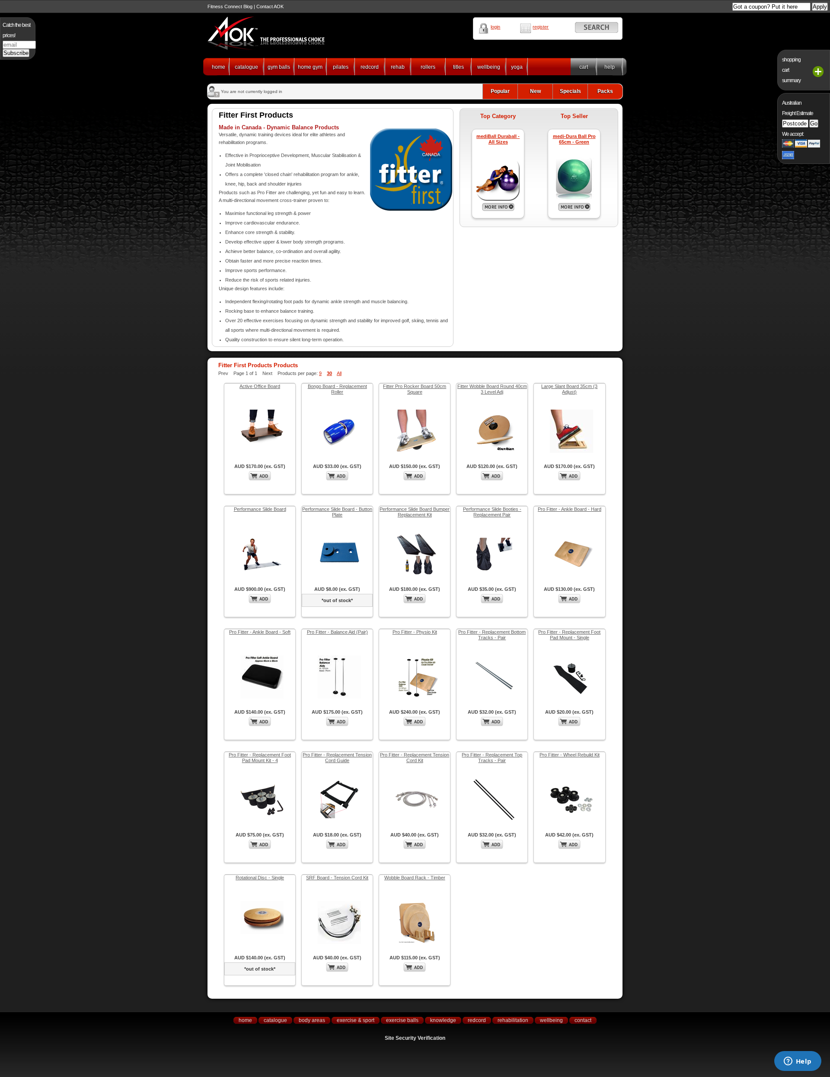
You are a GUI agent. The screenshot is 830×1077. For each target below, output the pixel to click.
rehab (398, 67)
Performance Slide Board (260, 509)
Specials (570, 91)
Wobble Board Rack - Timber (414, 877)
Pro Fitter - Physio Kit (415, 632)
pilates (340, 67)
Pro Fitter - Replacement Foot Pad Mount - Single (569, 634)
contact (583, 1020)
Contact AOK (270, 6)
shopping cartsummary (791, 70)
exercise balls (402, 1020)
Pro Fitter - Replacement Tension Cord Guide (337, 757)
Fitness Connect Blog (230, 6)
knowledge (443, 1020)
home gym (310, 67)
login (495, 26)
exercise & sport (355, 1020)
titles (458, 67)
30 (329, 373)
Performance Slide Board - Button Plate (337, 511)
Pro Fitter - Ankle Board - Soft (259, 632)
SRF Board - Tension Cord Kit (337, 877)
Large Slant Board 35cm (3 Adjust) (569, 389)
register (541, 26)
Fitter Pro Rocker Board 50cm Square (414, 389)
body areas (312, 1020)
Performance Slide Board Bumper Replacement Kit (415, 511)
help (609, 67)
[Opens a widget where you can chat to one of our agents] (797, 1062)
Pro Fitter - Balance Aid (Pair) (337, 632)
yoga (517, 67)
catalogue (246, 67)
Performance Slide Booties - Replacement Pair (492, 511)
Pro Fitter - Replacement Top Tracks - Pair (492, 757)
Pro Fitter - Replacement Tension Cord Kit (414, 757)
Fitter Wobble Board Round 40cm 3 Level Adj (492, 389)
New (535, 91)
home (218, 67)
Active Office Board (259, 386)
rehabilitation (513, 1020)
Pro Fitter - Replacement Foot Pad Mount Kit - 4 (260, 757)
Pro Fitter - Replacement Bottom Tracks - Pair (492, 634)
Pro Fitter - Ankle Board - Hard (569, 509)
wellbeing (488, 67)
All (339, 373)
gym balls (279, 67)
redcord (370, 67)
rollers (428, 67)
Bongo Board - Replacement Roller (337, 389)
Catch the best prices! (16, 30)
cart (583, 67)
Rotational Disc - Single (260, 877)
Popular (500, 91)
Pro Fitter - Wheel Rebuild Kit (570, 754)
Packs (605, 91)
